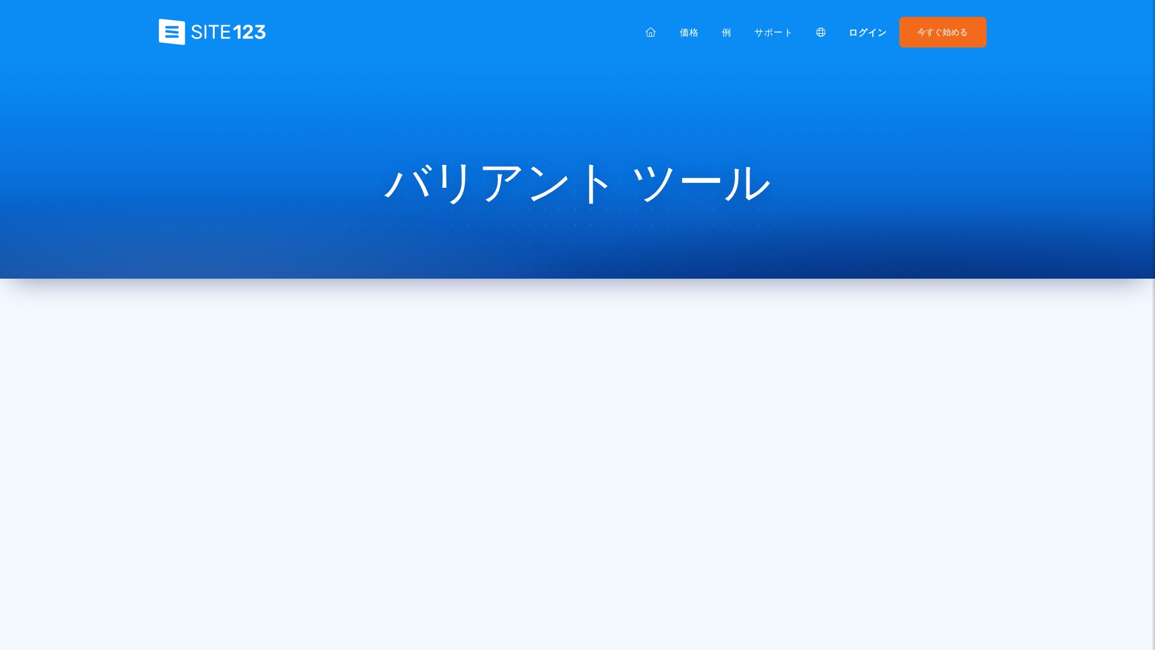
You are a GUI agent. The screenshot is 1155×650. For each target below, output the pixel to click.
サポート (773, 32)
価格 (689, 32)
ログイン (868, 32)
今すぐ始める (942, 32)
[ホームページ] (651, 32)
